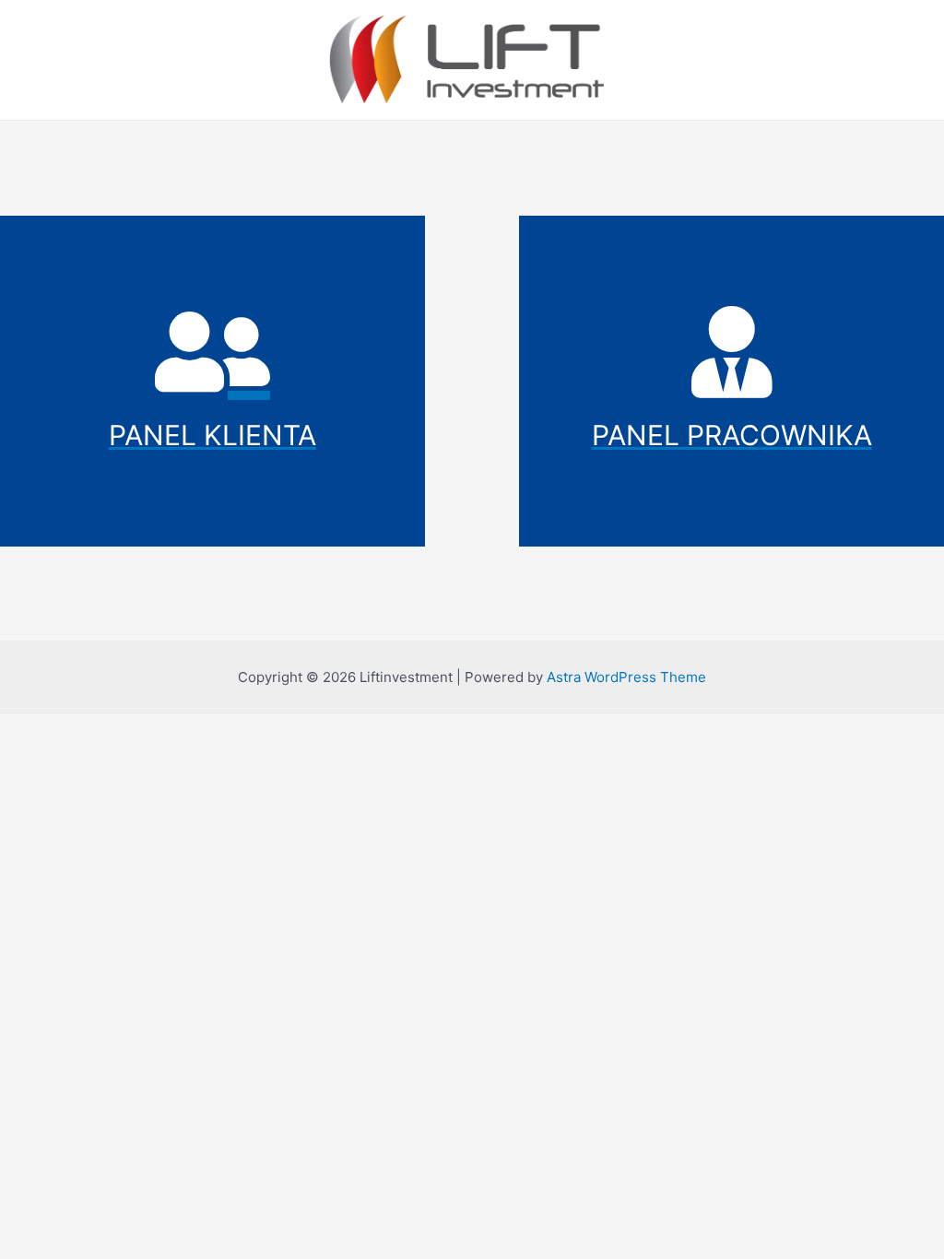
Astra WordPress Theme (626, 677)
